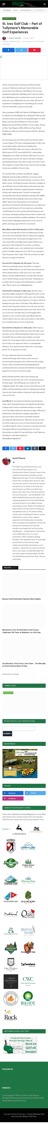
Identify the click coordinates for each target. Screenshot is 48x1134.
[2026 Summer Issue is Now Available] (24, 702)
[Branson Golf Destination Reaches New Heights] (24, 584)
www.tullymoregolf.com (11, 438)
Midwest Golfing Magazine (17, 1078)
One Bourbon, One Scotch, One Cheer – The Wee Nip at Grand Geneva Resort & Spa (24, 665)
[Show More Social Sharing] (43, 50)
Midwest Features (9, 18)
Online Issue (8, 693)
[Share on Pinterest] (34, 50)
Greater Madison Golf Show (27, 1116)
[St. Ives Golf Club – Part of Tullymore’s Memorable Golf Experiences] (24, 68)
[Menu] (3, 4)
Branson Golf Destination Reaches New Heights (21, 599)
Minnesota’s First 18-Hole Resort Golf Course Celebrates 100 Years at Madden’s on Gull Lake (21, 631)
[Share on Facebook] (8, 50)
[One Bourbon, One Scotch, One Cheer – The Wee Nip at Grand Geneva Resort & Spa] (24, 649)
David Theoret (15, 38)
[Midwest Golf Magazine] (24, 4)
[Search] (44, 4)
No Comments (28, 41)
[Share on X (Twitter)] (21, 50)
